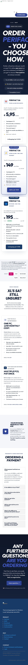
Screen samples (8, 625)
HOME (12, 22)
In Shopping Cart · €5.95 (14, 139)
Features (6, 619)
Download (7, 623)
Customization (8, 627)
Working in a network (10, 635)
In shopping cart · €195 (14, 247)
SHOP (5, 621)
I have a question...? (14, 583)
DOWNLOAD (21, 15)
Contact (6, 639)
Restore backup (8, 637)
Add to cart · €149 (14, 190)
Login (5, 649)
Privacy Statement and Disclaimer (13, 647)
